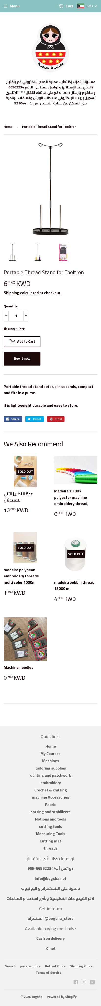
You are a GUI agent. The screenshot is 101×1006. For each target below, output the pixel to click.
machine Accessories (50, 797)
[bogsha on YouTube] (92, 982)
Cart (69, 6)
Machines (50, 760)
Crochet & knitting (50, 790)
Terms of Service (49, 972)
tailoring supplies (50, 768)
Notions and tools (50, 819)
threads (51, 848)
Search (10, 966)
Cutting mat (50, 841)
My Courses (50, 753)
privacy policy (30, 966)
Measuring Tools (50, 833)
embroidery (50, 782)
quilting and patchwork (50, 775)
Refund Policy (55, 966)
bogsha (36, 997)
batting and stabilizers (50, 811)
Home (8, 127)
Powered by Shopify (62, 997)
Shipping (11, 292)
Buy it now (22, 358)
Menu (15, 6)
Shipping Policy (81, 966)
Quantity (11, 306)
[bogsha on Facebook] (75, 982)
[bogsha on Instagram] (84, 982)
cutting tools (50, 826)
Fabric (50, 804)
